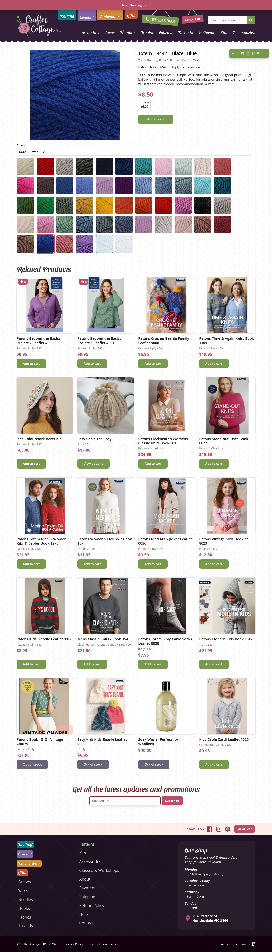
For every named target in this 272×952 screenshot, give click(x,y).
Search (251, 20)
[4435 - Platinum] (163, 224)
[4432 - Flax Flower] (124, 244)
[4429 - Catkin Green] (65, 224)
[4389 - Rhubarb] (25, 186)
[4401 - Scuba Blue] (163, 186)
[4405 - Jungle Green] (223, 186)
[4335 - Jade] (144, 166)
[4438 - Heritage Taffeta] (203, 224)
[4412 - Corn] (85, 205)
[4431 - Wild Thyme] (104, 224)
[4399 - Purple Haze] (124, 186)
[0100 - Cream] (25, 166)
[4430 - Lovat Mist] (85, 224)
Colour (21, 145)
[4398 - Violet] (104, 186)
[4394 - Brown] (45, 186)
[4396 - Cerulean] (85, 186)
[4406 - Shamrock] (25, 205)
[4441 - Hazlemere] (25, 244)
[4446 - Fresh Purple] (85, 244)
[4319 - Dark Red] (45, 166)
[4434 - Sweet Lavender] (144, 224)
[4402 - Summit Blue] (183, 186)
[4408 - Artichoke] (65, 205)
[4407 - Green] (45, 205)
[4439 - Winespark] (223, 224)
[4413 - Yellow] (104, 205)
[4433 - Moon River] (124, 224)
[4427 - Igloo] (25, 224)
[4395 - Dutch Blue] (65, 186)
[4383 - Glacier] (183, 166)
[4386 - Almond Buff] (203, 166)
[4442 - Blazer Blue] (45, 244)
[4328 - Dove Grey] (65, 166)
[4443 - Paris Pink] (65, 244)
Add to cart (155, 119)
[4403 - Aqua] (203, 186)
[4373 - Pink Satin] (163, 166)
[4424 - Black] (203, 205)
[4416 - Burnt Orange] (124, 205)
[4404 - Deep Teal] (104, 244)
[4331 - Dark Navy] (104, 166)
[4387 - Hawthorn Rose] (223, 166)
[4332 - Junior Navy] (124, 166)
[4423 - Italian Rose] (183, 205)
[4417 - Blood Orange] (144, 205)
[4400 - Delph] (144, 186)
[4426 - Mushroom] (223, 205)
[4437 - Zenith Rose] (183, 224)
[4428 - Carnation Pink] (45, 224)
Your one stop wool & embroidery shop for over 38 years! (211, 859)
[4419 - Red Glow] (163, 205)
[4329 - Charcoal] (85, 166)
